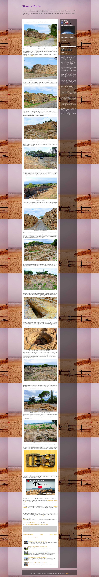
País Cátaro (62, 90)
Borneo (62, 61)
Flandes (75, 71)
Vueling (63, 41)
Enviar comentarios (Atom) (33, 537)
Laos (71, 80)
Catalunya (33, 524)
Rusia (72, 97)
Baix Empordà (28, 524)
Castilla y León (72, 62)
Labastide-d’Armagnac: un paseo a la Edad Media (37, 557)
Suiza (66, 100)
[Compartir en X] (42, 522)
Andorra (73, 54)
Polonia (64, 94)
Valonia (63, 105)
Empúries (25, 519)
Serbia (75, 98)
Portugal (69, 94)
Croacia (65, 66)
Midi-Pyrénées (69, 82)
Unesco (63, 104)
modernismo (63, 109)
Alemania (68, 53)
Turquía (66, 103)
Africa (62, 53)
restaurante (65, 112)
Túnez (71, 103)
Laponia (75, 80)
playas (75, 110)
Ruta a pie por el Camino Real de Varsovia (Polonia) (37, 541)
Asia (67, 57)
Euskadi (74, 70)
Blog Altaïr (64, 40)
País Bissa (73, 88)
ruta (61, 113)
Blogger (67, 573)
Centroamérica (63, 64)
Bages (65, 58)
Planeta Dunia (31, 6)
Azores (62, 58)
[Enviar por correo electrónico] (40, 522)
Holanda (62, 75)
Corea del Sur (69, 64)
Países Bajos (64, 92)
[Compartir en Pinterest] (44, 522)
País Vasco (66, 91)
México (69, 83)
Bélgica (72, 61)
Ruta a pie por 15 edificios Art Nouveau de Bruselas (37, 562)
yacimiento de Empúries (31, 55)
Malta (72, 81)
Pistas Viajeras (73, 93)
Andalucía (68, 55)
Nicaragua (62, 85)
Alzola (73, 53)
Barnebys (63, 38)
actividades (63, 107)
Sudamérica (72, 99)
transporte (74, 113)
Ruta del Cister (70, 98)
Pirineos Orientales (64, 93)
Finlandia (70, 71)
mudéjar (72, 109)
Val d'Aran (69, 104)
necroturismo (70, 110)
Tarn (74, 100)
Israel (74, 77)
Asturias (72, 57)
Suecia (62, 100)
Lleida (63, 81)
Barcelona (67, 59)
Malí (75, 81)
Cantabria (66, 62)
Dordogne (69, 66)
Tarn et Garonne (63, 102)
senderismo (68, 113)
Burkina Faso (67, 61)
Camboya (62, 62)
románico (72, 112)
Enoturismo (67, 67)
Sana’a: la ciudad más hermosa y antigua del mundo (37, 546)
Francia (64, 73)
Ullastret (43, 524)
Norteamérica (68, 85)
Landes (67, 80)
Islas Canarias (68, 77)
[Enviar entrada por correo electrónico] (38, 522)
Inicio (41, 534)
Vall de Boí (74, 104)
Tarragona (69, 102)
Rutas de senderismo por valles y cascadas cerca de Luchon (39, 552)
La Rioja (63, 80)
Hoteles (70, 75)
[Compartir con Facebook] (43, 522)
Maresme (64, 82)
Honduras (66, 75)
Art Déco (71, 56)
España (66, 69)
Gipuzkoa (62, 74)
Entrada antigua (53, 534)
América (62, 55)
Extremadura (65, 71)
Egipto (73, 66)
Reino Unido (69, 96)
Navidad (73, 84)
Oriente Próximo (68, 87)
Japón (66, 79)
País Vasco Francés (73, 91)
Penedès (70, 92)
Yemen (73, 105)
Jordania (70, 79)
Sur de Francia (70, 100)
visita (47, 524)
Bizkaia (73, 59)
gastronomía (63, 108)
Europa (67, 70)
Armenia (66, 56)
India (72, 76)
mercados (72, 108)
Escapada (74, 67)
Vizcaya (68, 105)
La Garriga (74, 79)
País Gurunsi (72, 90)
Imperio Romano (65, 76)
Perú (74, 92)
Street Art (66, 99)
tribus (63, 114)
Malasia (67, 81)
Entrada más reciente (28, 534)
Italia (62, 79)
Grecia (74, 74)
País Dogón (67, 90)
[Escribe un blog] (41, 522)
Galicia (70, 73)
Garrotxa (74, 73)
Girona (40, 524)
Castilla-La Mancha (64, 63)
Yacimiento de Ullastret (42, 515)
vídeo (67, 114)
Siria (63, 99)
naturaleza (63, 110)
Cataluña (37, 524)
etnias (74, 106)
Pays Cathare (69, 88)
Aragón (62, 56)
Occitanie (69, 86)
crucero (70, 106)
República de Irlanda (67, 97)
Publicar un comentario (29, 529)
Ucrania (75, 103)
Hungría (75, 75)
